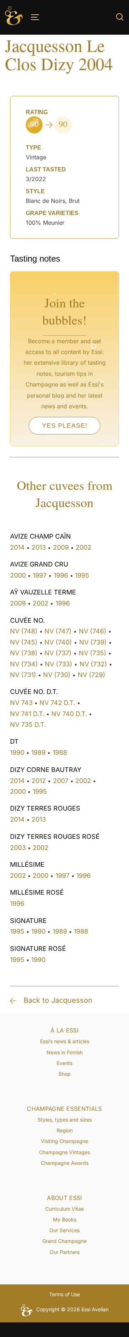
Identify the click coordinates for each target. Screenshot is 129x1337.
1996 (61, 575)
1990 (17, 752)
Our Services (64, 1230)
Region (65, 1130)
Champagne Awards (65, 1163)
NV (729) (91, 675)
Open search (119, 17)
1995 (82, 575)
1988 (60, 752)
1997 (40, 575)
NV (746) (92, 631)
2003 (18, 847)
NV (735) (92, 653)
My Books (64, 1219)
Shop (64, 1074)
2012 (39, 780)
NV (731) (23, 675)
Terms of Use (64, 1294)
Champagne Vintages (64, 1152)
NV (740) (58, 642)
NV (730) (57, 675)
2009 (61, 547)
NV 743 (21, 702)
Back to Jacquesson (58, 1000)
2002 (83, 547)
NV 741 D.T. (27, 714)
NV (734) (24, 664)
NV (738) (24, 653)
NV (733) (58, 664)
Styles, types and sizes (65, 1120)
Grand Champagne (64, 1241)
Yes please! (64, 425)
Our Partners (65, 1252)
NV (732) (93, 664)
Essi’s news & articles (64, 1041)
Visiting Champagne (64, 1141)
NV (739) (93, 642)
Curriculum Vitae (64, 1209)
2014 (17, 547)
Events (64, 1063)
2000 (18, 575)
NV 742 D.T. (57, 702)
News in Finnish (65, 1052)
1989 (38, 752)
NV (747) (58, 631)
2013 (39, 547)
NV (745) (24, 642)
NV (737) (58, 653)
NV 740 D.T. (69, 714)
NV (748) (24, 631)
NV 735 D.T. (28, 724)
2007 (60, 780)
